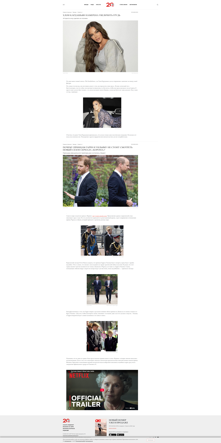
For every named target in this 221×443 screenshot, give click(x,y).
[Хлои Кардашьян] (102, 112)
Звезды (86, 4)
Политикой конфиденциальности (84, 441)
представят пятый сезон (99, 216)
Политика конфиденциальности (70, 435)
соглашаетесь (68, 441)
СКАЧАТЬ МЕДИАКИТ (68, 424)
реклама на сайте (68, 426)
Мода (92, 4)
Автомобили (133, 4)
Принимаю (151, 440)
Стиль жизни (123, 4)
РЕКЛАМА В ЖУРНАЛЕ (69, 428)
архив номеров (112, 428)
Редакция (66, 430)
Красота (98, 4)
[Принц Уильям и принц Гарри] (102, 240)
